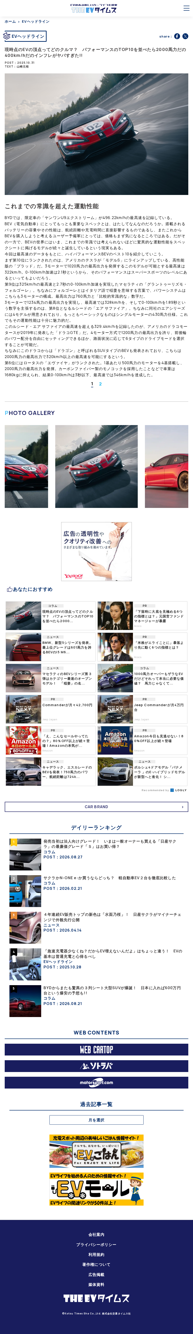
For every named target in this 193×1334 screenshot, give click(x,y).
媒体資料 (96, 1284)
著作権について (96, 1264)
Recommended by (156, 790)
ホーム (10, 21)
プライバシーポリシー (96, 1244)
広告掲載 (96, 1274)
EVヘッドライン (36, 21)
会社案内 (96, 1234)
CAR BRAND (96, 806)
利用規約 (96, 1254)
